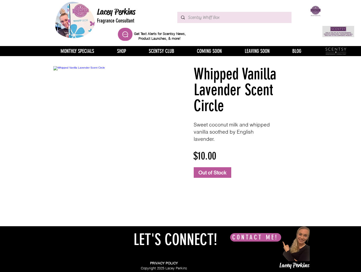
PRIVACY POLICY (164, 263)
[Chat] (125, 34)
